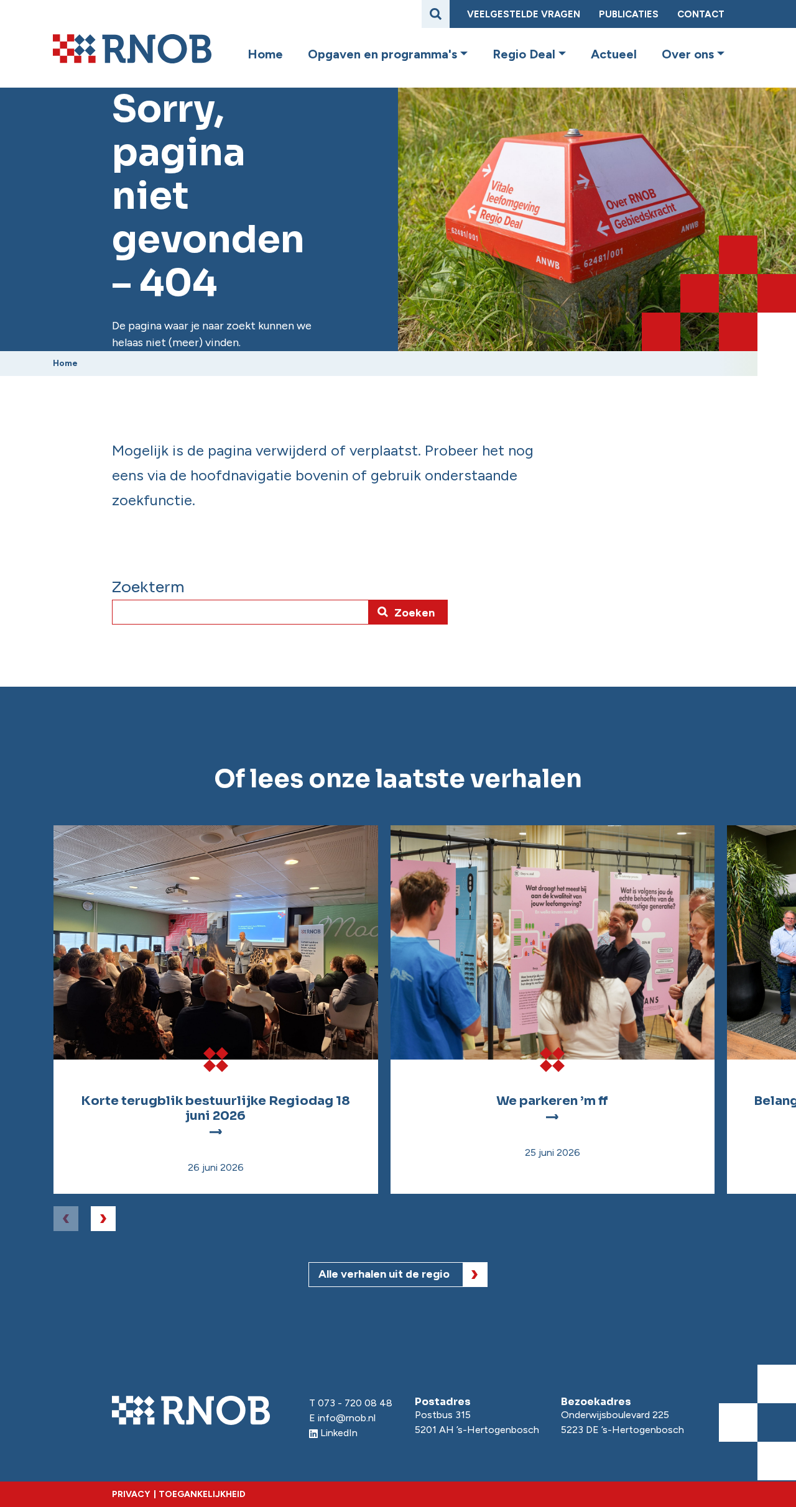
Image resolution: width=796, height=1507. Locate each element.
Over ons (688, 54)
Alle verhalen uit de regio (384, 1274)
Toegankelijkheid (202, 1494)
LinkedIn (339, 1433)
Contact (700, 14)
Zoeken (414, 613)
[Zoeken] (436, 14)
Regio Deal (524, 54)
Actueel (614, 54)
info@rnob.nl (347, 1418)
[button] (462, 54)
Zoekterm (148, 587)
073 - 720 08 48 (355, 1403)
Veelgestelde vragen (523, 14)
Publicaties (629, 14)
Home (265, 54)
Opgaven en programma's (382, 54)
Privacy (131, 1494)
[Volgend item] (103, 1218)
